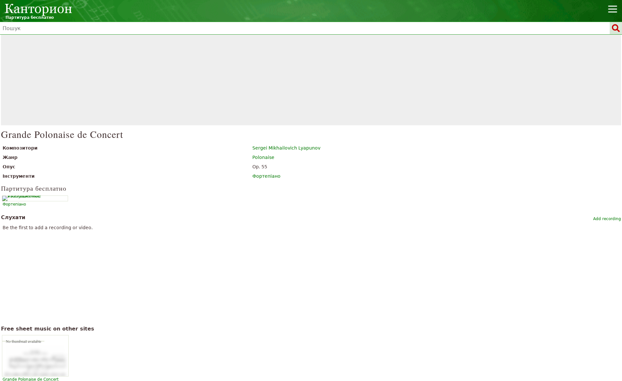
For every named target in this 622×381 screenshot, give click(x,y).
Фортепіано (266, 176)
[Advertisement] (311, 80)
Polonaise (263, 157)
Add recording (607, 219)
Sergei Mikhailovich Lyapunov (286, 148)
